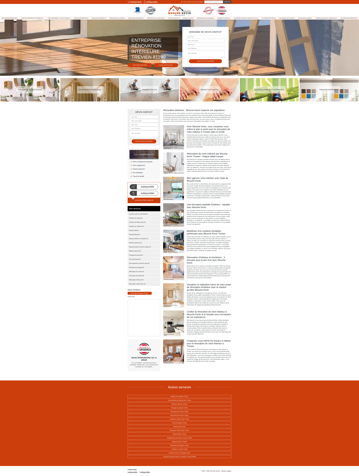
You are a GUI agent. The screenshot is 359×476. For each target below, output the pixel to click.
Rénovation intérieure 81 (10, 18)
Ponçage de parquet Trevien (179, 407)
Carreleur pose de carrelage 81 (326, 18)
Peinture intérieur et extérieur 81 (32, 18)
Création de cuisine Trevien (179, 449)
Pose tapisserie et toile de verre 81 (59, 18)
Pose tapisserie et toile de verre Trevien (179, 400)
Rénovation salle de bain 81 (205, 18)
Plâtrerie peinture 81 (269, 18)
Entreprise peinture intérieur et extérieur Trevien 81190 (179, 456)
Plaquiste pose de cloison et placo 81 (246, 18)
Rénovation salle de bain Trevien (179, 430)
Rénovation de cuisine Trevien (179, 411)
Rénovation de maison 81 (136, 18)
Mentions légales (226, 471)
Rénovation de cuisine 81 (117, 18)
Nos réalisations (140, 65)
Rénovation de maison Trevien (180, 415)
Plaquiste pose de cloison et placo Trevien (179, 438)
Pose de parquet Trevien (179, 423)
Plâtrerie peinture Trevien (179, 441)
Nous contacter (166, 65)
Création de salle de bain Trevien (179, 419)
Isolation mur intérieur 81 (349, 18)
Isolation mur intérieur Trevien (179, 396)
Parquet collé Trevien (179, 426)
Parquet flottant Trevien (179, 434)
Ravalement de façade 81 (287, 18)
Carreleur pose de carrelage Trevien (179, 453)
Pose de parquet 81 (174, 18)
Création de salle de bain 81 (156, 18)
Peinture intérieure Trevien (179, 404)
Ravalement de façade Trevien (179, 445)
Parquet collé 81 (188, 18)
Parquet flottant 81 (224, 18)
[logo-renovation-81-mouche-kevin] (179, 10)
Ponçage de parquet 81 (99, 18)
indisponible (136, 2)
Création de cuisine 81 (305, 18)
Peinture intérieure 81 (81, 18)
